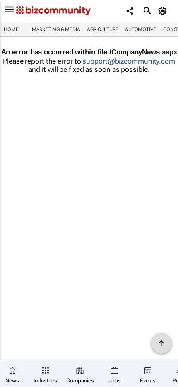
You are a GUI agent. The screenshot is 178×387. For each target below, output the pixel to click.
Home (11, 29)
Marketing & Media (56, 29)
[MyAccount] (163, 11)
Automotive (140, 29)
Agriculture (102, 29)
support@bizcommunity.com (128, 61)
